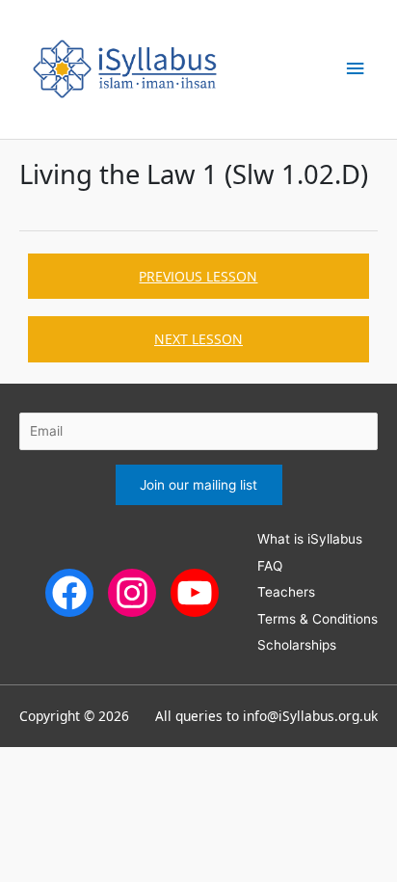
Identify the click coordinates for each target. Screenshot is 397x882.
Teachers (286, 592)
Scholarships (296, 645)
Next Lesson (198, 339)
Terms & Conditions (317, 619)
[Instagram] (132, 591)
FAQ (269, 566)
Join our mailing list (198, 485)
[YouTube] (195, 591)
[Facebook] (69, 591)
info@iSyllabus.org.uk (310, 716)
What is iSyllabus (309, 539)
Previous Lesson (198, 276)
